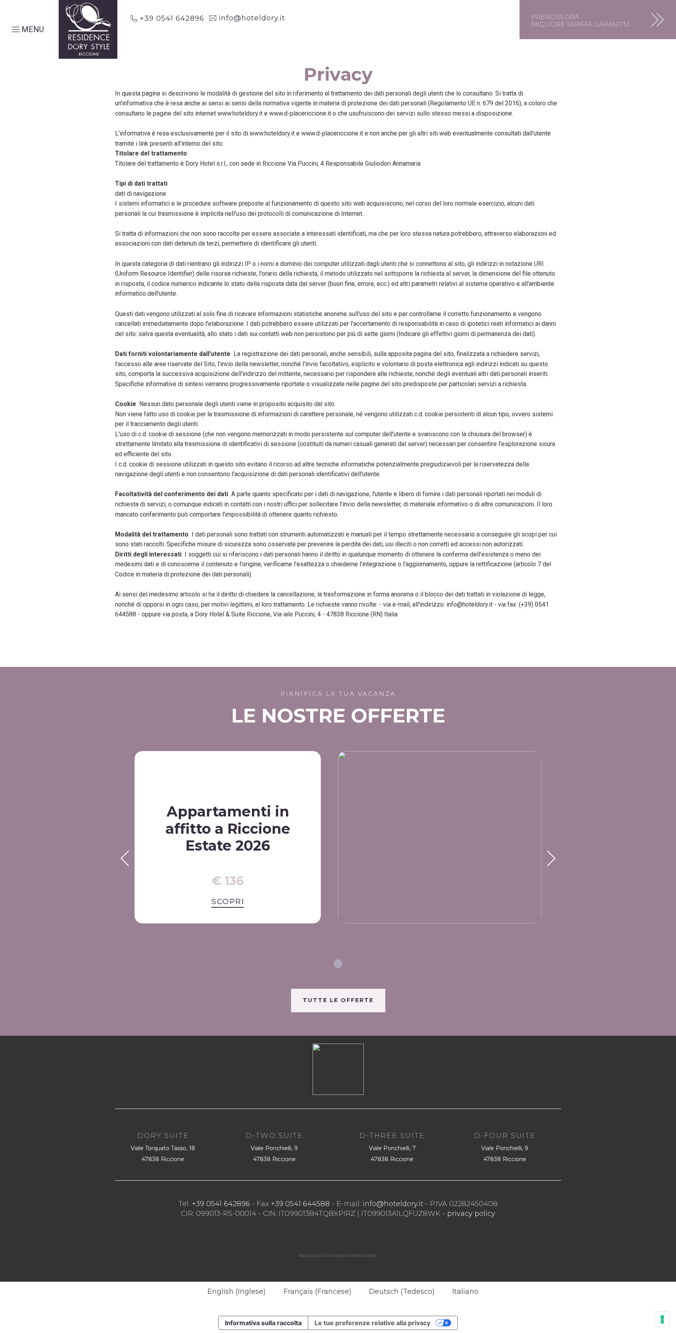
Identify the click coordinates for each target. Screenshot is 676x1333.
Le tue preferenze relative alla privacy (372, 1323)
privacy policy (471, 1213)
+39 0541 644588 (300, 1203)
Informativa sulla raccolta (263, 1323)
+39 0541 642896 (170, 18)
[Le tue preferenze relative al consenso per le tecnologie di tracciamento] (662, 1319)
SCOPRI (227, 901)
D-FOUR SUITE (505, 1135)
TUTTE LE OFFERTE (338, 1000)
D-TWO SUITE (274, 1135)
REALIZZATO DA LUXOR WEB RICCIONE (338, 1255)
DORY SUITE (163, 1135)
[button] (125, 858)
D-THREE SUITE (392, 1135)
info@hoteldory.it (250, 18)
